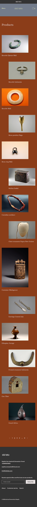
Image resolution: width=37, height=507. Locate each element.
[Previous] (9, 438)
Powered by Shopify (14, 499)
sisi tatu (18, 8)
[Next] (27, 438)
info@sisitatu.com (7, 471)
